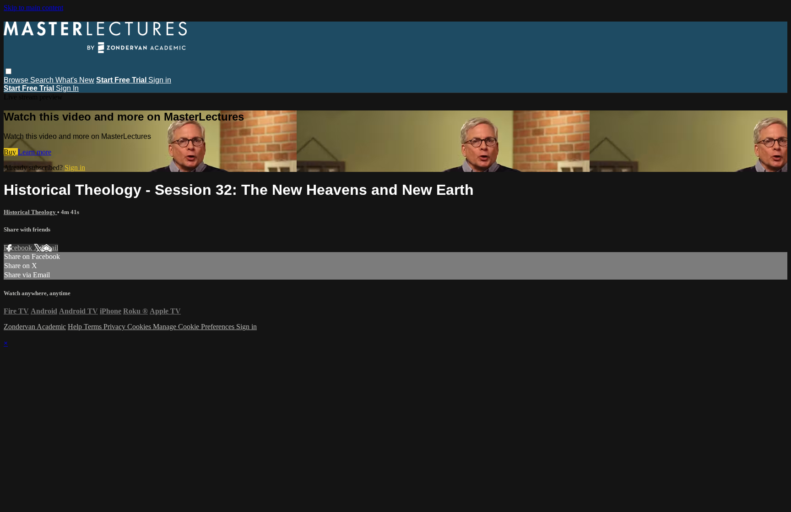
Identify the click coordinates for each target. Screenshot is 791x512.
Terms (93, 326)
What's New (74, 80)
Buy (11, 152)
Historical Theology (30, 212)
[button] (8, 71)
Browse (17, 80)
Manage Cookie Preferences (194, 326)
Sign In (67, 88)
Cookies (140, 326)
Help (76, 326)
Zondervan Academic (35, 326)
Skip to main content (33, 7)
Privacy (115, 326)
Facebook (19, 248)
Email (49, 248)
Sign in (159, 80)
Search (42, 80)
